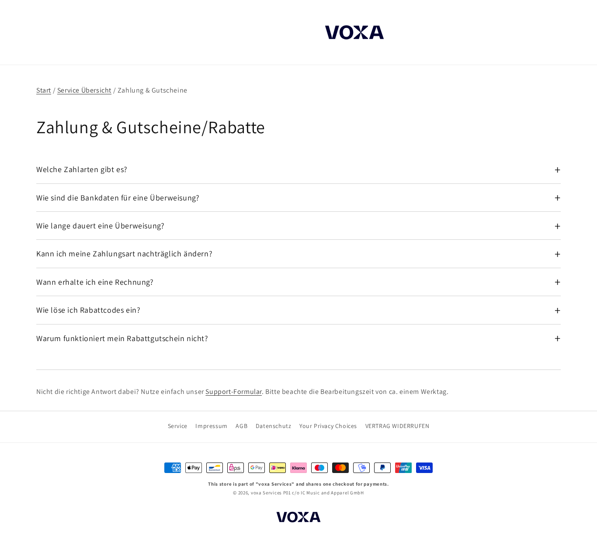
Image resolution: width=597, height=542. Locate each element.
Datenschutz (274, 426)
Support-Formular (233, 391)
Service (177, 426)
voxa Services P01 (271, 493)
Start (43, 90)
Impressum (211, 426)
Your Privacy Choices (328, 426)
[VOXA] (298, 518)
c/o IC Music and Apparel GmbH (328, 493)
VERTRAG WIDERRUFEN (397, 426)
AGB (241, 426)
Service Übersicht (84, 90)
